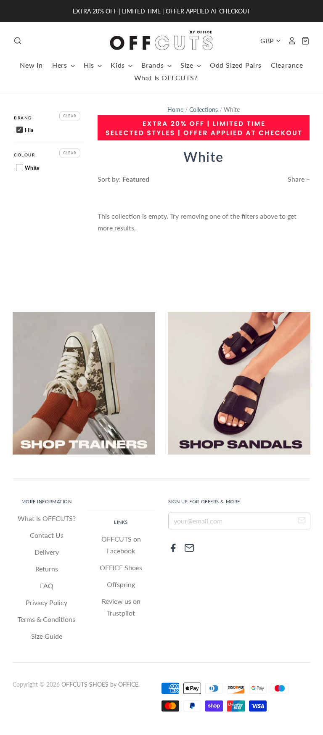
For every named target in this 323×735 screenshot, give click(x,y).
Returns (46, 569)
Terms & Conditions (46, 619)
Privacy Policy (46, 602)
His (90, 65)
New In (31, 65)
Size (188, 65)
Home (175, 109)
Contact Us (47, 535)
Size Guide (46, 636)
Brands (153, 65)
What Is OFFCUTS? (166, 78)
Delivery (46, 552)
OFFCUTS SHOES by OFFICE (99, 684)
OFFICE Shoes (121, 567)
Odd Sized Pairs (236, 65)
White (31, 168)
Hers (60, 65)
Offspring (121, 584)
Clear (70, 116)
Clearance (287, 65)
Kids (119, 65)
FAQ (46, 586)
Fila (28, 130)
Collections (203, 109)
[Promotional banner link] (204, 127)
